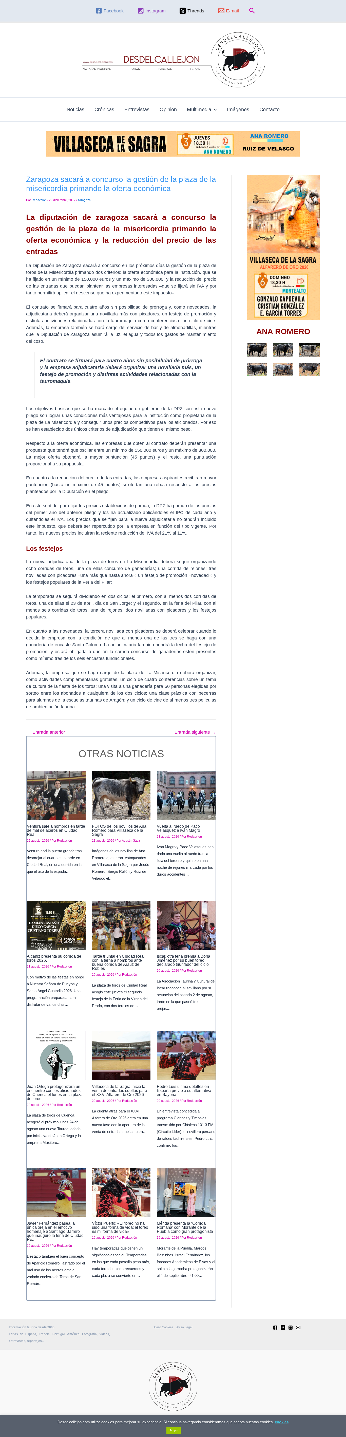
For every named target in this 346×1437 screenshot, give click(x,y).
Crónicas (104, 109)
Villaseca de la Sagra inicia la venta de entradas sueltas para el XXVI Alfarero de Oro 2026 (119, 1090)
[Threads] (283, 1327)
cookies (282, 1422)
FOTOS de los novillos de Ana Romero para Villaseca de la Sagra (119, 830)
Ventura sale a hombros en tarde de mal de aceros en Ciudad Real (56, 830)
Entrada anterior (46, 732)
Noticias (75, 109)
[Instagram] (290, 1327)
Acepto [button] (173, 1430)
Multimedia (199, 109)
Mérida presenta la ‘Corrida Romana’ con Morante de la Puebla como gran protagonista (185, 1227)
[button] (252, 11)
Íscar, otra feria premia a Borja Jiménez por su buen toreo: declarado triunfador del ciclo (183, 960)
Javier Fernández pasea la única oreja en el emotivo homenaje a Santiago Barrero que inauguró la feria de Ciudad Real (55, 1231)
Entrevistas (136, 109)
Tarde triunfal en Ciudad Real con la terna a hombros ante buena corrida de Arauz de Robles (118, 962)
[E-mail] (298, 1327)
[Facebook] (275, 1327)
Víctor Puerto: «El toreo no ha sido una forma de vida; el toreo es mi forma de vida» (120, 1227)
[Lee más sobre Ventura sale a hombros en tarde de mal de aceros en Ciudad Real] (56, 795)
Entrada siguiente (195, 732)
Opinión (168, 109)
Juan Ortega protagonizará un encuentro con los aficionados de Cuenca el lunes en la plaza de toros (55, 1092)
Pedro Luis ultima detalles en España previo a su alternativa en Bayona (184, 1090)
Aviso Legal (184, 1327)
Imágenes (238, 109)
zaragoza (84, 200)
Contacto (269, 109)
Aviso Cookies (163, 1327)
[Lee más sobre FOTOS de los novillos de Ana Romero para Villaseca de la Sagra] (121, 795)
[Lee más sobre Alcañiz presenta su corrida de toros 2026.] (56, 925)
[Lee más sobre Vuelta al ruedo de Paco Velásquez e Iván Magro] (186, 795)
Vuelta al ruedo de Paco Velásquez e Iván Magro (178, 828)
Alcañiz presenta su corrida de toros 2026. (54, 958)
